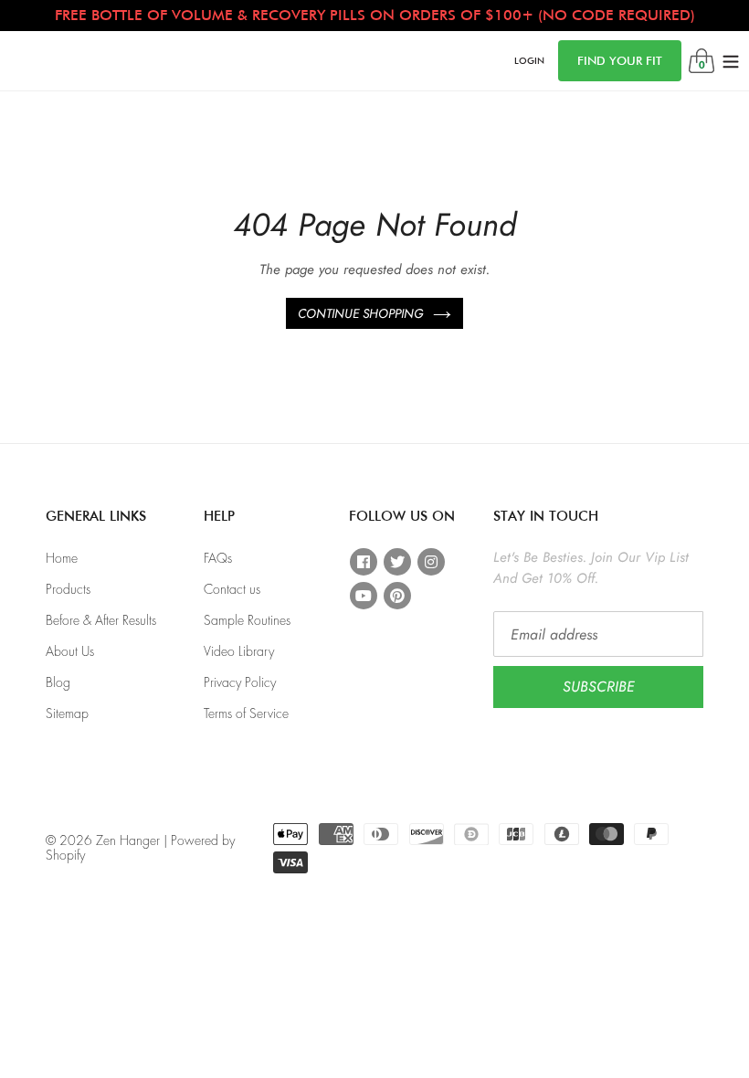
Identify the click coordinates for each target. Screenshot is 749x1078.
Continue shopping (361, 313)
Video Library (239, 651)
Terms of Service (246, 713)
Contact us (232, 589)
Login (529, 60)
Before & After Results (101, 620)
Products (68, 589)
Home (62, 558)
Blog (58, 682)
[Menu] (731, 60)
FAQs (218, 558)
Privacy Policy (240, 682)
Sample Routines (247, 620)
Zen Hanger (128, 840)
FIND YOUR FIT (619, 60)
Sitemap (67, 713)
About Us (70, 651)
